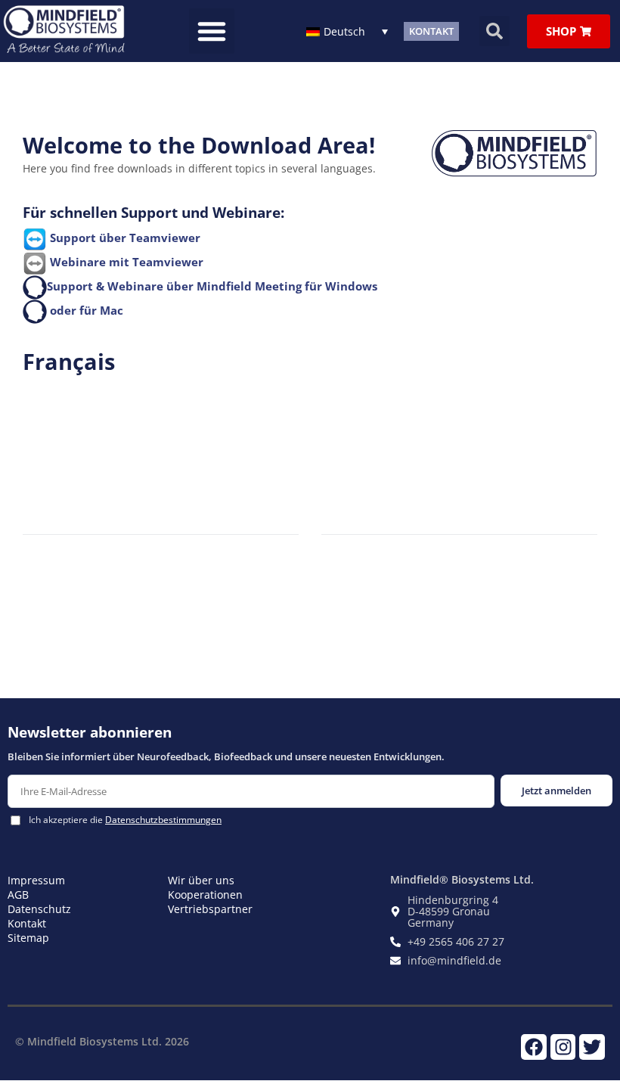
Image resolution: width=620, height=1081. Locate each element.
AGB (18, 894)
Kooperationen (205, 894)
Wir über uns (201, 880)
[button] (211, 31)
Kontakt (27, 923)
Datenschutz (39, 909)
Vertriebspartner (210, 909)
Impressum (36, 880)
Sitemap (28, 937)
